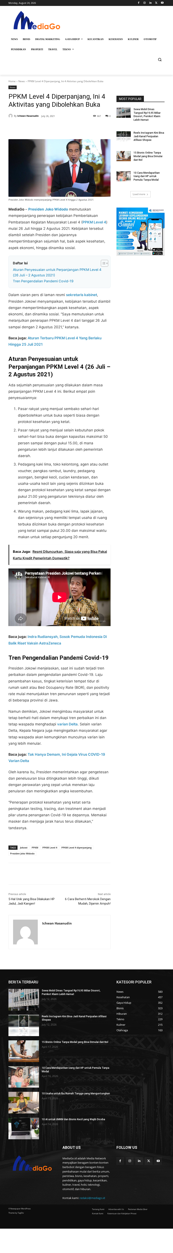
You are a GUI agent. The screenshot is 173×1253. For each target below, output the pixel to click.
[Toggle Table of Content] (102, 263)
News (21, 81)
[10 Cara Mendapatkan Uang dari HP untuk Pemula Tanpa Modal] (123, 176)
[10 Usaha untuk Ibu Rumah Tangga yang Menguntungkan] (23, 1102)
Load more (139, 194)
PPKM (35, 847)
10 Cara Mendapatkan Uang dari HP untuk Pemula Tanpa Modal (147, 176)
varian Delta (67, 724)
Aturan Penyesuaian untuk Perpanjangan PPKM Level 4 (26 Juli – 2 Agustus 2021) (57, 272)
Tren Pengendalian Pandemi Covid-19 (43, 281)
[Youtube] (162, 3)
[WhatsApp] (66, 128)
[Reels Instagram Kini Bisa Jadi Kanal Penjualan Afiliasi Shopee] (123, 136)
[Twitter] (156, 3)
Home (12, 81)
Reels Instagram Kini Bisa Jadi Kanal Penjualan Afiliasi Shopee (149, 136)
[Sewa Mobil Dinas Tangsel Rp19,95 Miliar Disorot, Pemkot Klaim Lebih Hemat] (123, 113)
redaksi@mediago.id (92, 1198)
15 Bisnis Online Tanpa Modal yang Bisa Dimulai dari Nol (148, 156)
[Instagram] (144, 3)
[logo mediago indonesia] (37, 21)
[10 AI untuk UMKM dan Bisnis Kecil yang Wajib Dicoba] (23, 1128)
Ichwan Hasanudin (28, 115)
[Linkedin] (150, 3)
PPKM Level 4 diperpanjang (76, 847)
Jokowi (23, 847)
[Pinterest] (57, 128)
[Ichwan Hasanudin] (11, 116)
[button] (160, 60)
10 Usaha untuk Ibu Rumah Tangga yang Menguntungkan (76, 1093)
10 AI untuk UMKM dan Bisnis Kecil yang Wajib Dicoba (73, 1119)
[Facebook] (138, 3)
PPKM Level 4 (94, 222)
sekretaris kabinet (81, 295)
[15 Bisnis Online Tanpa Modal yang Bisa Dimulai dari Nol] (123, 156)
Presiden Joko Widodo (22, 853)
